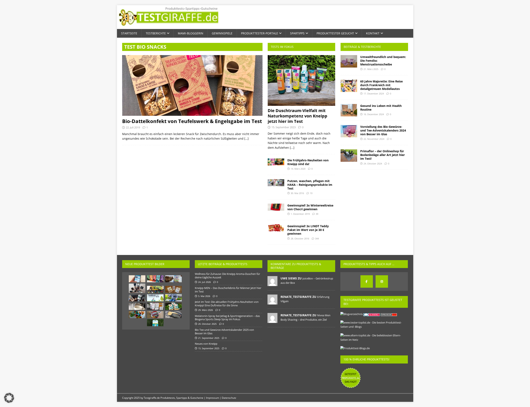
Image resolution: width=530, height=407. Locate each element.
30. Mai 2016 (297, 193)
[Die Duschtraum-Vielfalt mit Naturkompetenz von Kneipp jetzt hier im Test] (301, 80)
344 (317, 238)
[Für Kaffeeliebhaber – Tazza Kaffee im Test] (173, 306)
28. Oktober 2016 (300, 238)
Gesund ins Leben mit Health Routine (381, 107)
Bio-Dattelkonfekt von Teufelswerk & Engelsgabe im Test (192, 121)
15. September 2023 (283, 127)
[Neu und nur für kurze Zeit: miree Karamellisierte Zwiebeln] (155, 314)
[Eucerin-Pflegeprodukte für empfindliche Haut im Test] (155, 306)
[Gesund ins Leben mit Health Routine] (349, 110)
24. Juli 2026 (204, 282)
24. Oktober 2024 (373, 163)
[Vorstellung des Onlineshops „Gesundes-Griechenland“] (137, 298)
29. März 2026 (205, 310)
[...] (292, 148)
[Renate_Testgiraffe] (272, 302)
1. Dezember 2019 (300, 213)
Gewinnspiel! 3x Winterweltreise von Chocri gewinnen (310, 207)
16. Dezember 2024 (374, 114)
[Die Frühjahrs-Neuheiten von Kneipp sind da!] (276, 161)
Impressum (212, 398)
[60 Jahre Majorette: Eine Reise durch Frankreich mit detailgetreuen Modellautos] (349, 86)
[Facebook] (366, 281)
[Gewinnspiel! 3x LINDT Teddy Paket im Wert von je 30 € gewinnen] (276, 227)
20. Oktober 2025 (207, 323)
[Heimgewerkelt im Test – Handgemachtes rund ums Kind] (173, 289)
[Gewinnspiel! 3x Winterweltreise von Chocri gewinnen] (276, 207)
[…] (246, 138)
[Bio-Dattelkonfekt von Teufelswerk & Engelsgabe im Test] (192, 85)
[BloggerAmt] (351, 314)
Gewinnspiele (222, 33)
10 (311, 193)
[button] (9, 398)
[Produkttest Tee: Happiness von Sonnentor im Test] (155, 278)
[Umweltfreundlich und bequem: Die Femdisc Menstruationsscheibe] (349, 61)
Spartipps (297, 33)
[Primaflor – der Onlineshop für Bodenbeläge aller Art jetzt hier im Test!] (349, 155)
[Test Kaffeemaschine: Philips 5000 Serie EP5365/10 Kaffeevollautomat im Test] (137, 306)
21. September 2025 (208, 337)
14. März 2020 (298, 168)
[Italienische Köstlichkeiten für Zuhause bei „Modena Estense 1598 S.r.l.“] (137, 288)
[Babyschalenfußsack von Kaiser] (173, 314)
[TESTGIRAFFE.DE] (168, 27)
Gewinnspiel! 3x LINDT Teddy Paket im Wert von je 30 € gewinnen (308, 230)
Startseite (129, 33)
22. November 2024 (374, 138)
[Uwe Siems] (272, 284)
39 (317, 213)
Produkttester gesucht (335, 33)
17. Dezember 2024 (374, 93)
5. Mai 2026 (204, 296)
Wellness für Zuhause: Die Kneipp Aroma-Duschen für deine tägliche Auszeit (227, 275)
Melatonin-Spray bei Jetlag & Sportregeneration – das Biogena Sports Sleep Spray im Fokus (227, 317)
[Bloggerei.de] (372, 314)
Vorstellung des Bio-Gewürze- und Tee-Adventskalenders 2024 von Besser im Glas (383, 130)
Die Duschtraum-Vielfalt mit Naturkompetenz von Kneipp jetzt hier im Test (297, 116)
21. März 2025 (371, 69)
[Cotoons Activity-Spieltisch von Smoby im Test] (137, 314)
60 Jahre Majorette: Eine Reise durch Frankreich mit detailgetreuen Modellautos (381, 85)
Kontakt (372, 33)
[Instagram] (382, 281)
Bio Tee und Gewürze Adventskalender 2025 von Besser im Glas (224, 331)
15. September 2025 (208, 348)
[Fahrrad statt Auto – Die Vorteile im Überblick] (155, 297)
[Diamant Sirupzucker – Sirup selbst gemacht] (173, 278)
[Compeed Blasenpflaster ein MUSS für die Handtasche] (155, 322)
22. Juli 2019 (133, 127)
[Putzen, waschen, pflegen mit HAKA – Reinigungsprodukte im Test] (276, 182)
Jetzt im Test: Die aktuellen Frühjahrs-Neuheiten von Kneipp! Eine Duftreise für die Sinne (227, 303)
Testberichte (156, 33)
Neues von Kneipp (206, 343)
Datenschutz (229, 398)
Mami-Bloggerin (190, 33)
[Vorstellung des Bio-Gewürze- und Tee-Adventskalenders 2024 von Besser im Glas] (349, 131)
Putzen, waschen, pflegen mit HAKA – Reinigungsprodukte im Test (309, 184)
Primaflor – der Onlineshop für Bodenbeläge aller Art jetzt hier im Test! (382, 155)
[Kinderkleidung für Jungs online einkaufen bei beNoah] (173, 297)
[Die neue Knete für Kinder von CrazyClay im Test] (155, 289)
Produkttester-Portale (259, 33)
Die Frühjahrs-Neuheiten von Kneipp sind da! (308, 162)
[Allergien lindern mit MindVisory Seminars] (137, 278)
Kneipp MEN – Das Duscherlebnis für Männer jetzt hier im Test (228, 289)
